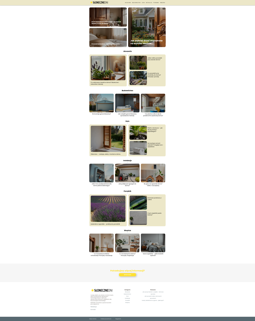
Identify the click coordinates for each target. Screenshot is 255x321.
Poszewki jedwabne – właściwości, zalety (106, 44)
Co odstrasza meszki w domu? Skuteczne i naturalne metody (105, 83)
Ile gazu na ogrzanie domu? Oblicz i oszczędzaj (153, 184)
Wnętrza (162, 2)
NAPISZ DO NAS (127, 274)
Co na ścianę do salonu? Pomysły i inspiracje (127, 254)
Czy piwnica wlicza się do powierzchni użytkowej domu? (153, 115)
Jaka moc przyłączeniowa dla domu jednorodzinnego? (101, 184)
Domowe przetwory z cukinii (155, 198)
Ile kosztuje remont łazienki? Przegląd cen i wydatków (155, 145)
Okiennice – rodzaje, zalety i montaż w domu (105, 154)
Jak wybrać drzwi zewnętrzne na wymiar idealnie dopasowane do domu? (146, 42)
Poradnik (156, 2)
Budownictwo (136, 2)
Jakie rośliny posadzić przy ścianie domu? (155, 59)
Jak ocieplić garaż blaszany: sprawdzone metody (127, 115)
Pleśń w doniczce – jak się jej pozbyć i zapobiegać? (155, 129)
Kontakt (93, 309)
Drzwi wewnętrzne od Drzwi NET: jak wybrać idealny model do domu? (106, 22)
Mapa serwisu (92, 319)
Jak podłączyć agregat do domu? (127, 184)
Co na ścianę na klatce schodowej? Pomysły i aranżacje (101, 254)
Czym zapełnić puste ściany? (154, 214)
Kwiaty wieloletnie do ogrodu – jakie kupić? (153, 300)
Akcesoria (128, 2)
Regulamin (118, 319)
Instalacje (149, 2)
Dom (143, 2)
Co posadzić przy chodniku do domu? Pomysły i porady (154, 75)
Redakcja (94, 307)
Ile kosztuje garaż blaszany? (101, 114)
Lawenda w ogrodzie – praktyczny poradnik (105, 224)
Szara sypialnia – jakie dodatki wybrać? (153, 254)
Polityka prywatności (106, 319)
